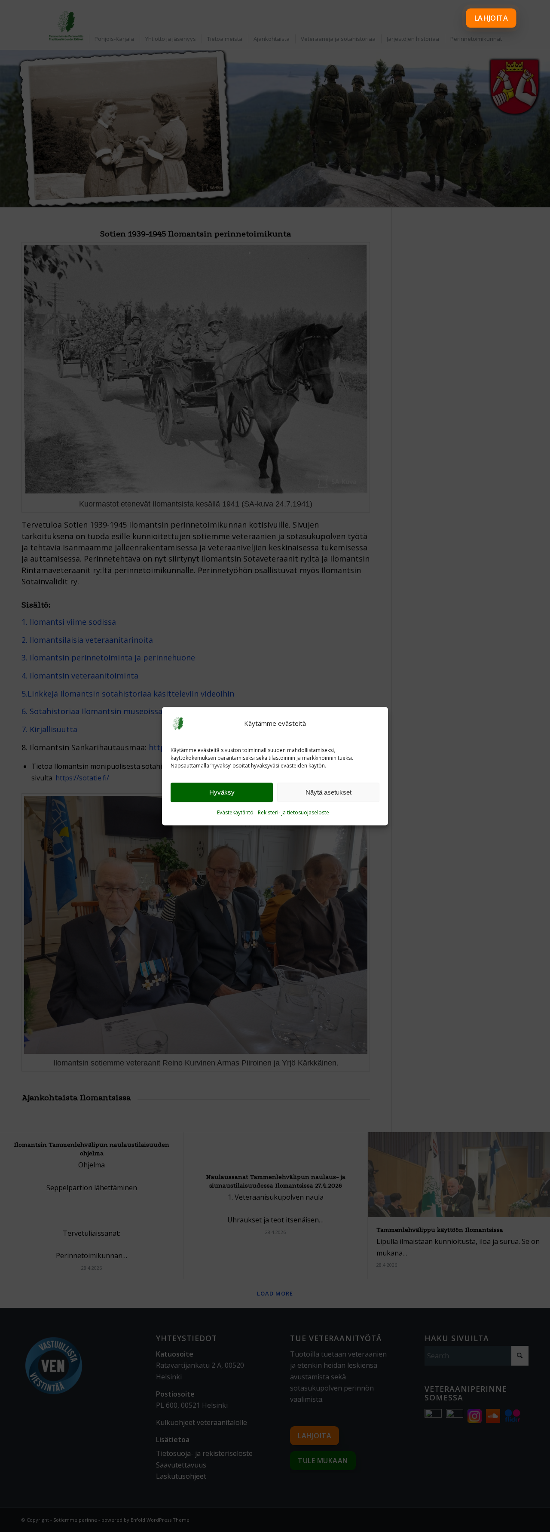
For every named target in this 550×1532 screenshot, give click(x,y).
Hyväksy (222, 792)
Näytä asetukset (328, 792)
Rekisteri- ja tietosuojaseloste (293, 813)
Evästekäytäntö (235, 813)
